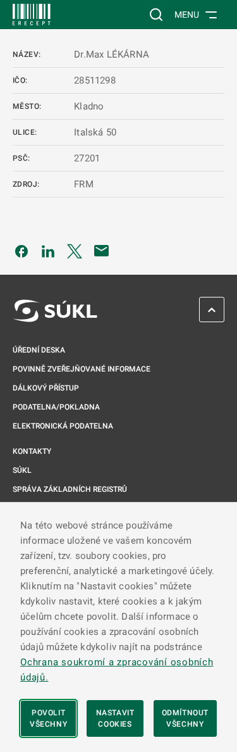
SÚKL (22, 470)
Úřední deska (39, 350)
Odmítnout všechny (185, 718)
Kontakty (32, 451)
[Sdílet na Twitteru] (74, 250)
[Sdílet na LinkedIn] (48, 250)
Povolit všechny (48, 718)
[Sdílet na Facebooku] (21, 250)
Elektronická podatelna (63, 426)
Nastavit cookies (115, 718)
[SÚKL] (32, 14)
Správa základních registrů (70, 489)
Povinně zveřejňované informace (81, 369)
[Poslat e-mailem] (102, 250)
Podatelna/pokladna (56, 407)
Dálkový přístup (46, 388)
